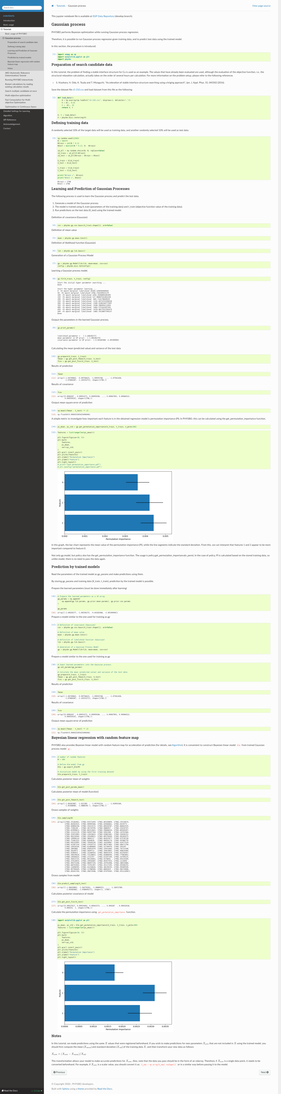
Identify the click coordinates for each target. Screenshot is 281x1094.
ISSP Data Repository (103, 16)
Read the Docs (104, 1089)
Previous (60, 1072)
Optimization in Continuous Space (20, 107)
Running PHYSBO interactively (19, 80)
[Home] (53, 6)
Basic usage (8, 25)
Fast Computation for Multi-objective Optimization (18, 101)
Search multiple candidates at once (21, 91)
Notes (10, 68)
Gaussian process (13, 38)
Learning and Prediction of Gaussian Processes (22, 52)
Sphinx (65, 1089)
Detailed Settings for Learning (16, 111)
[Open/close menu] (1, 29)
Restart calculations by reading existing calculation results (19, 85)
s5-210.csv (78, 90)
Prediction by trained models (19, 58)
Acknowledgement (11, 124)
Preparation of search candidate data (23, 42)
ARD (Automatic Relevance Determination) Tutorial (17, 74)
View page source (261, 6)
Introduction (9, 20)
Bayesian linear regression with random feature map (24, 63)
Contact (7, 128)
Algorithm (7, 115)
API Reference (9, 120)
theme (81, 1089)
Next (264, 1072)
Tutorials (7, 29)
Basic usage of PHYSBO (16, 34)
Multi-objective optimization (18, 95)
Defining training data (16, 47)
